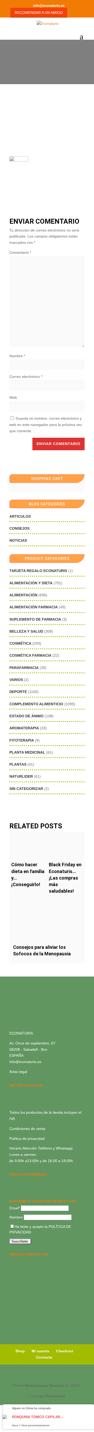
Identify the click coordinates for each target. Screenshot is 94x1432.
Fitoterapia (21, 740)
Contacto (44, 1357)
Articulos (20, 516)
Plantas (17, 764)
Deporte (18, 692)
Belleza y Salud (26, 631)
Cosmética (20, 643)
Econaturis (55, 1396)
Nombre (17, 356)
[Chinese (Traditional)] (33, 1188)
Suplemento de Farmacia (35, 619)
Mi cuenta (40, 1351)
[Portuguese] (19, 1188)
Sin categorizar (26, 789)
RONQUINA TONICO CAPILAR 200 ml (38, 1417)
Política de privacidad (27, 1138)
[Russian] (46, 1181)
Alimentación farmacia (33, 607)
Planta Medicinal (27, 752)
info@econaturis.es (25, 1062)
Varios (16, 680)
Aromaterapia (24, 728)
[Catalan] (26, 1181)
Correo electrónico (25, 376)
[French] (40, 1181)
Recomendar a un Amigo (39, 12)
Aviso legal (18, 1072)
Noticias (18, 540)
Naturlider (21, 776)
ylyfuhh (35, 67)
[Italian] (12, 1188)
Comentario (20, 252)
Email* (14, 1208)
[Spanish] (12, 1181)
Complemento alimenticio (36, 704)
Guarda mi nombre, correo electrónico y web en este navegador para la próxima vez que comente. (45, 424)
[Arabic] (26, 1188)
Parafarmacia (24, 668)
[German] (33, 1181)
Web (13, 397)
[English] (19, 1181)
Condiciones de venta (27, 1129)
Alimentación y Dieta (30, 583)
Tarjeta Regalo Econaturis (38, 571)
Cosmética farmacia (30, 655)
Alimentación (23, 595)
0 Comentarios (58, 67)
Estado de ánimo (26, 716)
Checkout (64, 1351)
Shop (20, 1351)
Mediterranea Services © (46, 1385)
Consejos (19, 528)
